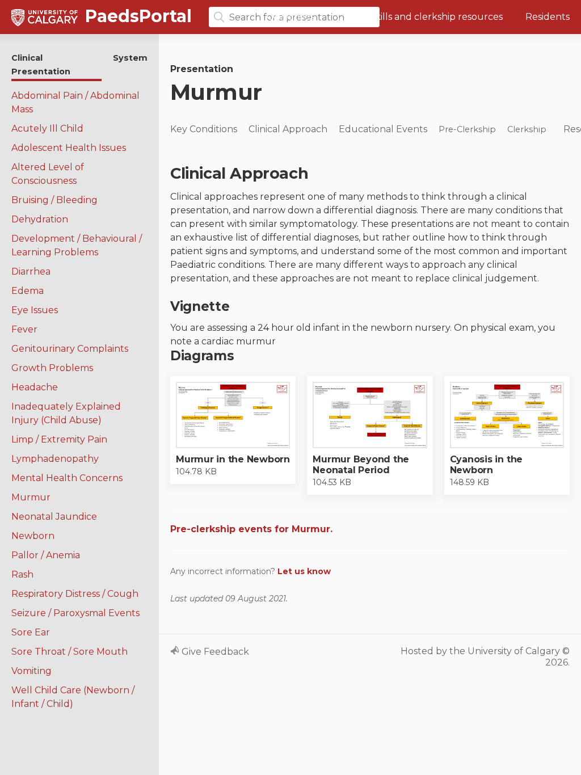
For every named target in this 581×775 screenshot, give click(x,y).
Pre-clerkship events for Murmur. (251, 529)
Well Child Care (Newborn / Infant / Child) (72, 697)
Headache (34, 387)
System (130, 58)
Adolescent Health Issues (68, 147)
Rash (22, 574)
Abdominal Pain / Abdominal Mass (75, 102)
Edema (27, 290)
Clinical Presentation (40, 65)
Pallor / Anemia (45, 555)
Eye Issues (34, 310)
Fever (24, 329)
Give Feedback (214, 651)
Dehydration (39, 219)
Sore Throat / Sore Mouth (69, 651)
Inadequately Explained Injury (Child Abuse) (66, 413)
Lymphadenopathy (55, 458)
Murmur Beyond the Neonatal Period (361, 464)
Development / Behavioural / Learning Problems (76, 245)
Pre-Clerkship (467, 129)
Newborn (32, 535)
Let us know (304, 571)
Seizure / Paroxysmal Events (75, 613)
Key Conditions (203, 129)
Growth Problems (52, 368)
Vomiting (31, 671)
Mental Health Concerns (67, 478)
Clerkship (526, 129)
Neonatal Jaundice (54, 516)
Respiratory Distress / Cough (74, 593)
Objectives (290, 16)
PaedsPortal (136, 16)
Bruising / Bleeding (54, 200)
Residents (547, 16)
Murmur (30, 497)
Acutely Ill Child (47, 128)
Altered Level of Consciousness (47, 174)
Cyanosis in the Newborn (486, 464)
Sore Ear (30, 632)
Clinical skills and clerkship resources (420, 16)
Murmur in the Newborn (233, 459)
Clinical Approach (288, 129)
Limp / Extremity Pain (59, 439)
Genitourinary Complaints (69, 348)
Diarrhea (30, 271)
